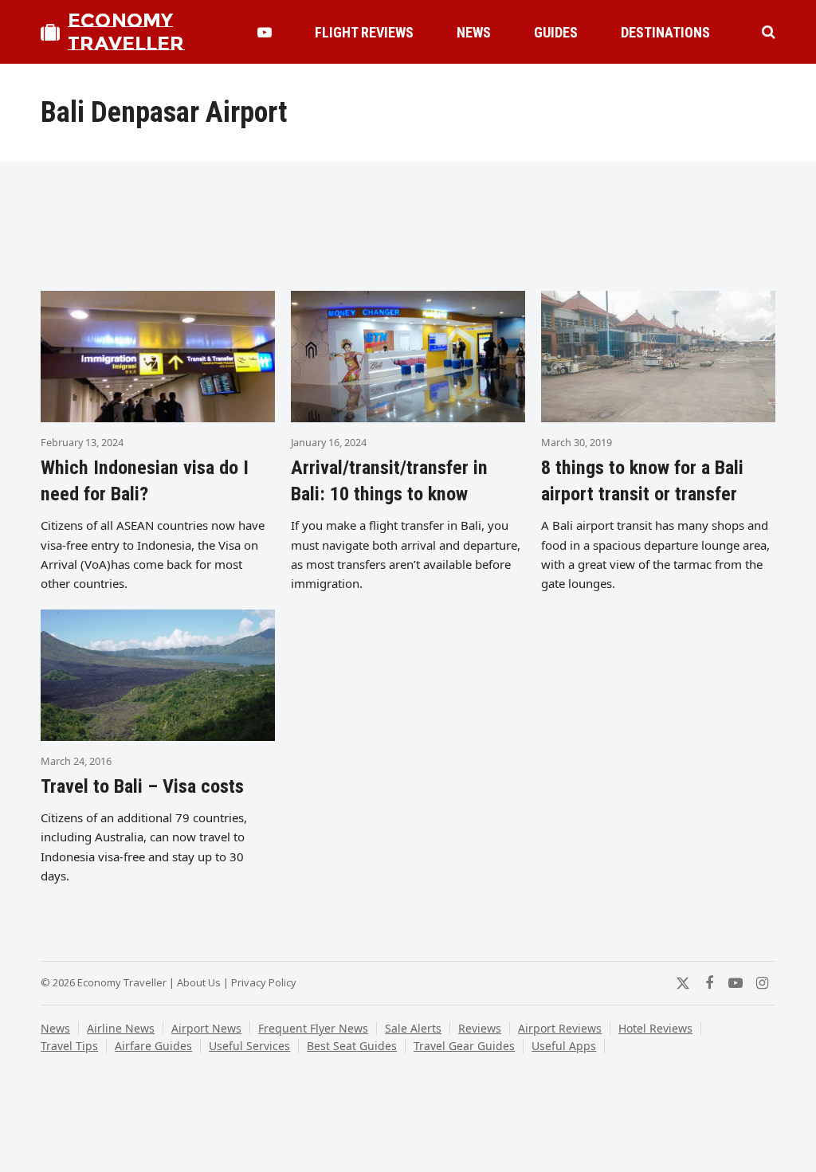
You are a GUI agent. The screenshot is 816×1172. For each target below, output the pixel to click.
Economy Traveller (126, 32)
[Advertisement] (408, 227)
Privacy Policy (263, 982)
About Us (199, 982)
